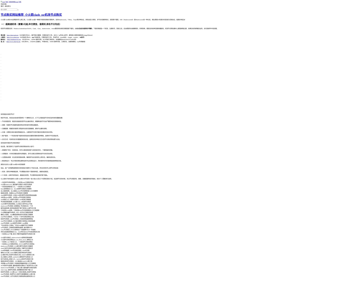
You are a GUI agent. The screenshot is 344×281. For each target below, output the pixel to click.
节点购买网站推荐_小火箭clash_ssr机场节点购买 (31, 14)
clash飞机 (18, 2)
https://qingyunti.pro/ (13, 35)
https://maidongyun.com (14, 39)
